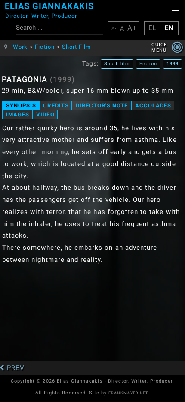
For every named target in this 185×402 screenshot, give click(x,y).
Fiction (44, 47)
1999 (172, 64)
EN (169, 28)
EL (152, 28)
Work (20, 47)
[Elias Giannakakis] (2, 13)
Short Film (76, 47)
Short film (117, 64)
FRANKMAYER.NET (128, 393)
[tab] (21, 105)
